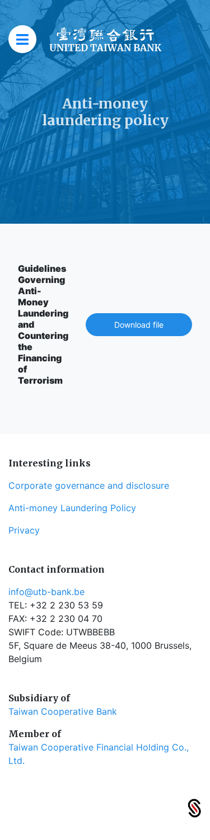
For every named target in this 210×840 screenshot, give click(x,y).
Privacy (24, 530)
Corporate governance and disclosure (88, 485)
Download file (139, 324)
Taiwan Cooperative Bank (62, 711)
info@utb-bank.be (46, 591)
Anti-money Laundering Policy (72, 507)
